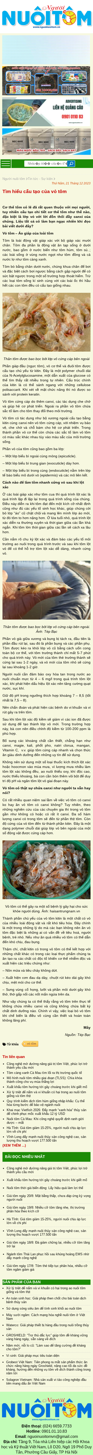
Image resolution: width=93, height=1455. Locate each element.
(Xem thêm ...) (14, 1145)
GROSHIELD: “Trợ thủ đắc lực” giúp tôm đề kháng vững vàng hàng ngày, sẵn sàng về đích (47, 1337)
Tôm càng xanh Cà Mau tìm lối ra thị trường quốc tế (44, 1073)
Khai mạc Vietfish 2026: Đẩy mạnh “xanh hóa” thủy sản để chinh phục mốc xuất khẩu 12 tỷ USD (46, 1112)
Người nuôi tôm (14, 179)
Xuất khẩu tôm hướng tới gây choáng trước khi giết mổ (47, 1087)
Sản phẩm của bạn (21, 1282)
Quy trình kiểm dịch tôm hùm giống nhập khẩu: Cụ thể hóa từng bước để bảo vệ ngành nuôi (46, 1103)
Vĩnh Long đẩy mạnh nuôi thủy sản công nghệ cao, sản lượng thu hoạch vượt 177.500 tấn (46, 1138)
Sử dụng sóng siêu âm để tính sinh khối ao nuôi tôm (44, 1308)
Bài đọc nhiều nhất (25, 1157)
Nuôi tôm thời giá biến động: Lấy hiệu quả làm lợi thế (45, 1188)
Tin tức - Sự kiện (41, 179)
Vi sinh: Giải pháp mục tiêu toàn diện (32, 1355)
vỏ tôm (31, 1043)
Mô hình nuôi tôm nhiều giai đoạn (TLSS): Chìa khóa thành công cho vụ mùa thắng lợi (44, 1080)
